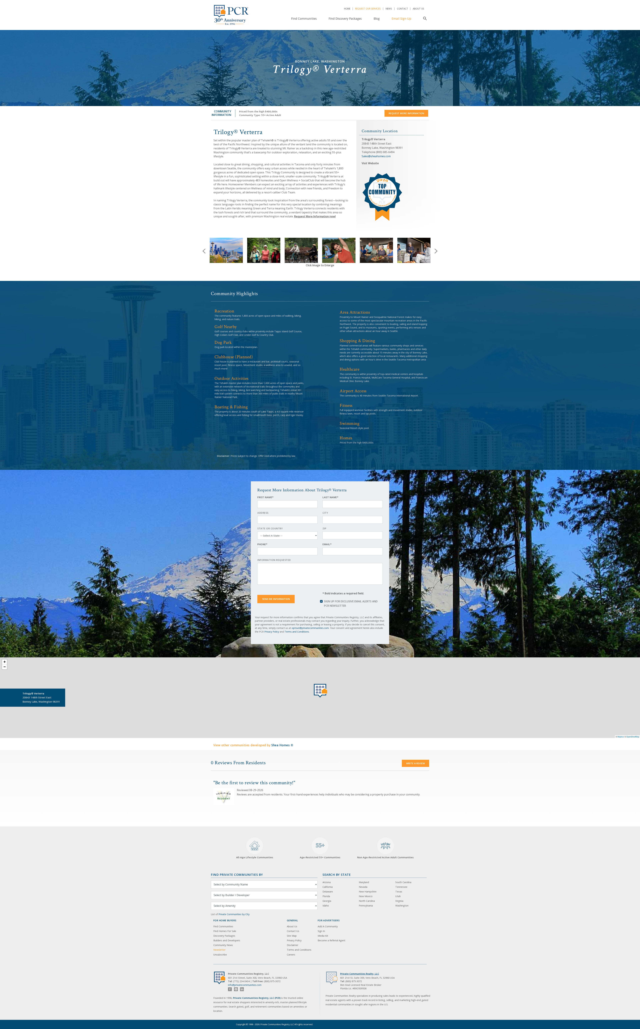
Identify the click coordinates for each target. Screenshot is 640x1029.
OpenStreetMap (632, 736)
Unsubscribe (220, 954)
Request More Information (406, 113)
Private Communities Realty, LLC (359, 973)
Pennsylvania (366, 905)
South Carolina (403, 882)
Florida (326, 896)
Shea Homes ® (282, 745)
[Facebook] (230, 989)
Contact (402, 8)
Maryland (364, 882)
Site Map (292, 935)
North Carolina (367, 900)
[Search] (424, 18)
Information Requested (274, 560)
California (327, 886)
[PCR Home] (221, 978)
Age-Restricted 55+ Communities (320, 850)
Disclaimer (292, 945)
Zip (324, 528)
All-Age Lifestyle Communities (254, 857)
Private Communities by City (234, 914)
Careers (291, 954)
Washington (401, 905)
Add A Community (328, 926)
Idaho (325, 905)
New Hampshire (367, 891)
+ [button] (5, 662)
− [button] (5, 667)
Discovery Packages (224, 935)
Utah (398, 896)
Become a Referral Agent (331, 940)
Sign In (321, 931)
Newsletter (219, 949)
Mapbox (621, 736)
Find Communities (304, 19)
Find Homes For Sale (224, 931)
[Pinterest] (236, 989)
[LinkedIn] (242, 989)
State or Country (270, 528)
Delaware (327, 891)
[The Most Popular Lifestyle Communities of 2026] (382, 174)
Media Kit (323, 935)
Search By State (336, 874)
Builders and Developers (226, 940)
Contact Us (293, 931)
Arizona (326, 882)
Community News (223, 945)
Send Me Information (276, 599)
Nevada (363, 886)
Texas (398, 891)
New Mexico (365, 896)
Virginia (399, 900)
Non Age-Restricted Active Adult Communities (385, 857)
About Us (418, 8)
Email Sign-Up (401, 19)
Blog (377, 19)
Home (347, 8)
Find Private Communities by (237, 874)
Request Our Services (368, 8)
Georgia (326, 900)
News (389, 8)
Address (262, 512)
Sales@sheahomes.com (376, 156)
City (325, 512)
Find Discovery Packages (345, 19)
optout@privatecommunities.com (310, 628)
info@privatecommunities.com (245, 984)
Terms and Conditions (296, 631)
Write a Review (415, 763)
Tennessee (401, 886)
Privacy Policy (271, 631)
